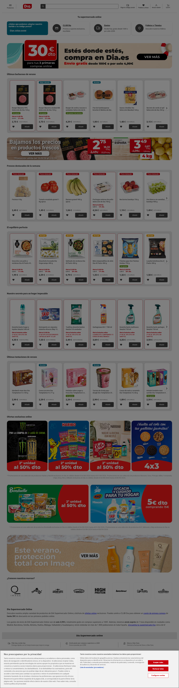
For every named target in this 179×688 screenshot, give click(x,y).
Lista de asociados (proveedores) (92, 667)
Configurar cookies (158, 675)
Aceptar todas (158, 662)
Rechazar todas (158, 669)
